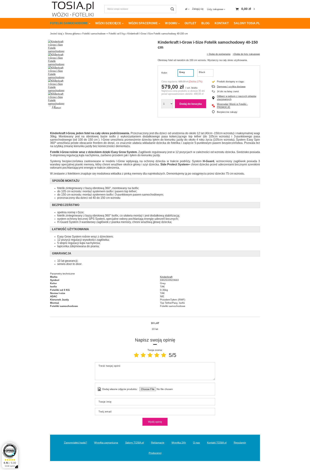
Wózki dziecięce (108, 23)
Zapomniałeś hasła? (75, 442)
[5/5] (163, 355)
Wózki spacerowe (143, 23)
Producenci (155, 453)
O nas (196, 442)
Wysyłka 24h (179, 442)
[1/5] (136, 355)
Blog (205, 23)
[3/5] (149, 355)
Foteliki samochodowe (69, 23)
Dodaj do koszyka (190, 103)
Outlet (190, 23)
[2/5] (143, 355)
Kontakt (222, 23)
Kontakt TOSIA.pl (217, 442)
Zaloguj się (197, 9)
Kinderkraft (166, 276)
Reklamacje (157, 442)
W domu (171, 23)
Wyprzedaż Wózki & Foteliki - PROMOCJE (232, 106)
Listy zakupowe (215, 9)
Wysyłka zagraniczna (106, 442)
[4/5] (156, 355)
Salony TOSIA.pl (247, 23)
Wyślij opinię (155, 421)
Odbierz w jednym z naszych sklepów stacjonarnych (236, 98)
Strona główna (72, 33)
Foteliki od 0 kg (117, 33)
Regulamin (240, 442)
